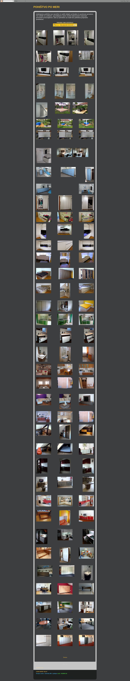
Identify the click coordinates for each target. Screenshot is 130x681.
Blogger (72, 677)
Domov (65, 664)
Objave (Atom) (47, 667)
